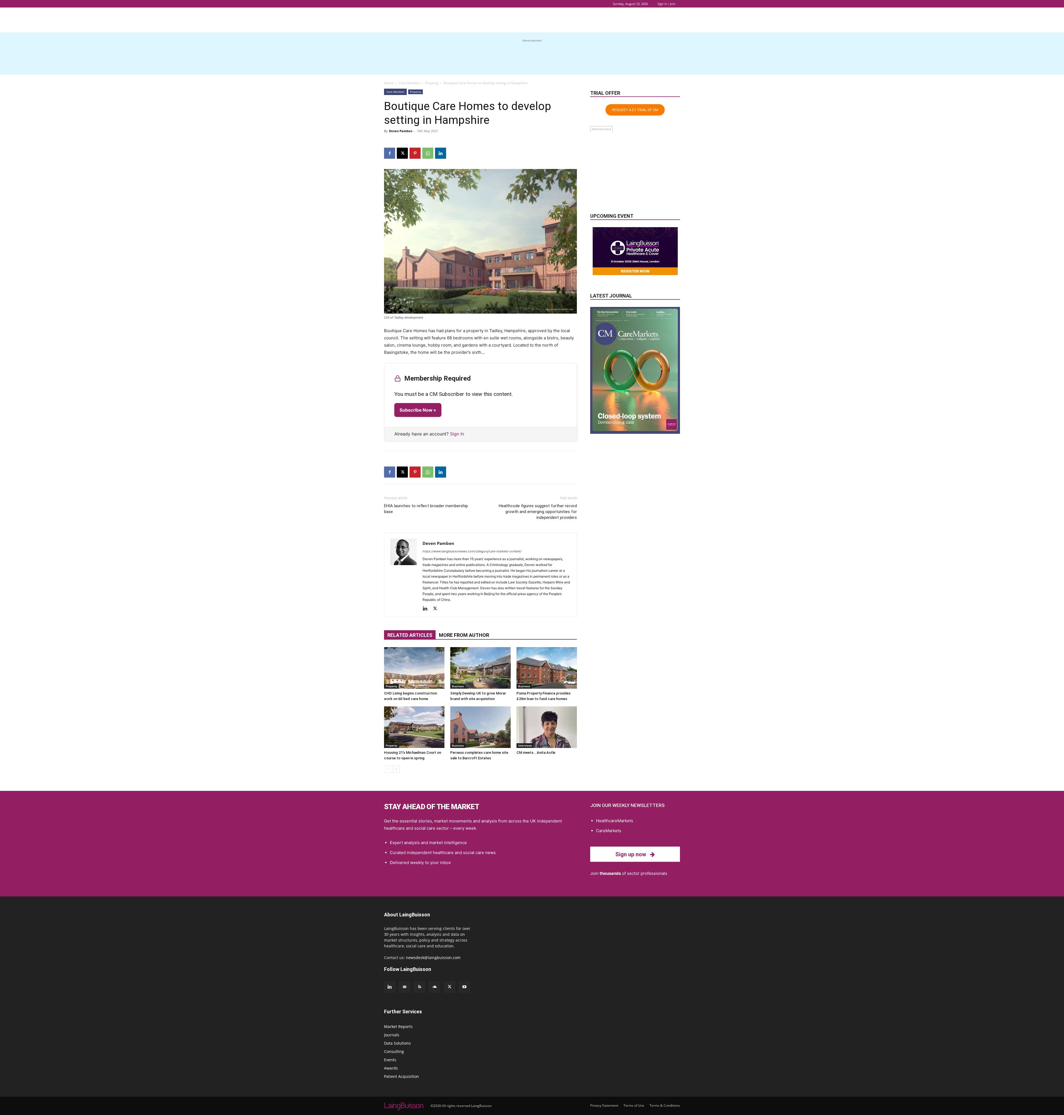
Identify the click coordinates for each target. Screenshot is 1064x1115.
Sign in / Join (667, 4)
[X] (402, 153)
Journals (391, 1034)
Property (431, 83)
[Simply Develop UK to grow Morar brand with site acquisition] (480, 668)
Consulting (394, 1051)
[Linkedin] (440, 153)
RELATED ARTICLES (409, 635)
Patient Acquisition (401, 1076)
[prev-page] (387, 769)
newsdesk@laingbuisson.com (433, 957)
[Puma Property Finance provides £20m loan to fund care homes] (546, 668)
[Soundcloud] (434, 987)
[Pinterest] (415, 153)
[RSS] (419, 987)
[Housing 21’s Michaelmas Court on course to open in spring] (414, 727)
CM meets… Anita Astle (535, 752)
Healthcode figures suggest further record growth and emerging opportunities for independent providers (538, 511)
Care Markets (409, 83)
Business (458, 686)
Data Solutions (397, 1043)
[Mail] (404, 987)
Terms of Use (633, 1105)
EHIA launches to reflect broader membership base (426, 508)
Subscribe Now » (418, 410)
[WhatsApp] (427, 153)
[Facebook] (389, 153)
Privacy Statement (604, 1105)
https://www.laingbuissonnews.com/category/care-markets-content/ (472, 551)
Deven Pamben (400, 131)
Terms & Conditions (664, 1105)
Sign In (457, 434)
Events (390, 1059)
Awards (391, 1068)
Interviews (525, 745)
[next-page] (396, 769)
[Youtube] (464, 987)
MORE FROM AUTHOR (464, 635)
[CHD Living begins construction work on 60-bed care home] (414, 668)
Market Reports (398, 1026)
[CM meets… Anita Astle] (546, 727)
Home (388, 83)
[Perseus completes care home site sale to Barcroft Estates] (480, 727)
